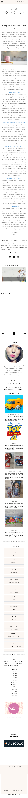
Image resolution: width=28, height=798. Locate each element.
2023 (14, 677)
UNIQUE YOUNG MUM (14, 10)
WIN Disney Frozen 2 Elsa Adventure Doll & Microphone (14, 500)
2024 (14, 675)
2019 (14, 684)
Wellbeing (18, 663)
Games (14, 619)
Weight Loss (14, 650)
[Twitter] (11, 736)
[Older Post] (25, 333)
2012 (13, 696)
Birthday (14, 562)
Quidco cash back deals (13, 170)
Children (14, 576)
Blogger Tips (14, 565)
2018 (14, 686)
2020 (14, 682)
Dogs (14, 602)
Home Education (14, 636)
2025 (14, 673)
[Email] (17, 736)
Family (14, 609)
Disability (14, 596)
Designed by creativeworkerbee (14, 796)
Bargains (14, 559)
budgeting (11, 665)
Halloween (14, 629)
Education (14, 606)
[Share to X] (10, 257)
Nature (5, 663)
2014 (13, 693)
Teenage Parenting (14, 646)
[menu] (2, 2)
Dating (14, 589)
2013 (13, 695)
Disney (14, 599)
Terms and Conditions (9, 790)
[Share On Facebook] (14, 257)
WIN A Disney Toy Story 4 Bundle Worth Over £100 (14, 442)
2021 (14, 680)
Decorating (14, 592)
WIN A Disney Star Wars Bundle (14, 471)
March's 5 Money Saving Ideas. (14, 278)
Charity (14, 572)
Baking (14, 555)
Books (14, 569)
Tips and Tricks (11, 663)
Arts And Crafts (14, 549)
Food (14, 616)
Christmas (14, 579)
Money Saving (14, 252)
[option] (14, 274)
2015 (13, 691)
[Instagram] (13, 736)
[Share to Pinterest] (17, 257)
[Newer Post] (3, 333)
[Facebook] (10, 736)
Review (14, 643)
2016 (13, 689)
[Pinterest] (16, 736)
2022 (14, 679)
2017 (14, 688)
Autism (14, 552)
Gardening (12, 661)
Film (14, 613)
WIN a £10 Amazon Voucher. (14, 414)
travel (16, 665)
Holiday (14, 633)
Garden (14, 623)
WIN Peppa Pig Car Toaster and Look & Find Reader (14, 529)
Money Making (14, 640)
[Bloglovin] (14, 736)
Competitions (14, 582)
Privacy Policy (20, 790)
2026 (14, 671)
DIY (14, 586)
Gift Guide (14, 626)
